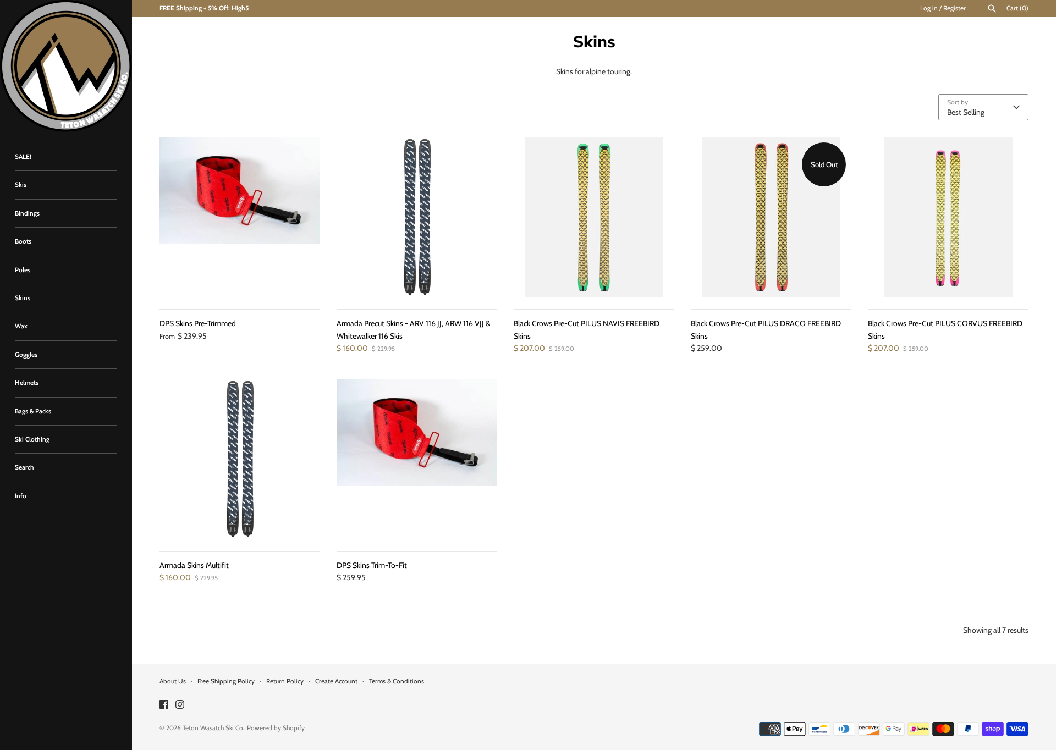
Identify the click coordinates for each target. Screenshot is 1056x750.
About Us (173, 681)
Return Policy (285, 681)
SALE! (23, 157)
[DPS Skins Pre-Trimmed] (240, 217)
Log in (929, 8)
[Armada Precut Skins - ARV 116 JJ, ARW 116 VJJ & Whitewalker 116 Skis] (417, 217)
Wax (21, 326)
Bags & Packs (33, 411)
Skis (20, 185)
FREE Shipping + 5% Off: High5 (204, 8)
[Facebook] (164, 705)
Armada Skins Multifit (194, 565)
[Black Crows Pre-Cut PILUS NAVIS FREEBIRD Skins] (594, 217)
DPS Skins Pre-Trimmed (198, 323)
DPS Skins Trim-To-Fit (372, 565)
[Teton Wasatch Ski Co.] (66, 66)
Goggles (26, 355)
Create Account (336, 681)
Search (24, 467)
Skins (22, 298)
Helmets (26, 383)
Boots (23, 241)
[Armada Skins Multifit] (240, 459)
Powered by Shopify (276, 728)
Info (20, 496)
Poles (22, 270)
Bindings (27, 213)
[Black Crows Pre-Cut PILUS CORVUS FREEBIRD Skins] (948, 217)
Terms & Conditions (396, 681)
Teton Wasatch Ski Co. (213, 728)
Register (954, 8)
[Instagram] (179, 705)
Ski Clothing (32, 439)
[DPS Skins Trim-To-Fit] (417, 459)
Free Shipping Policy (226, 681)
